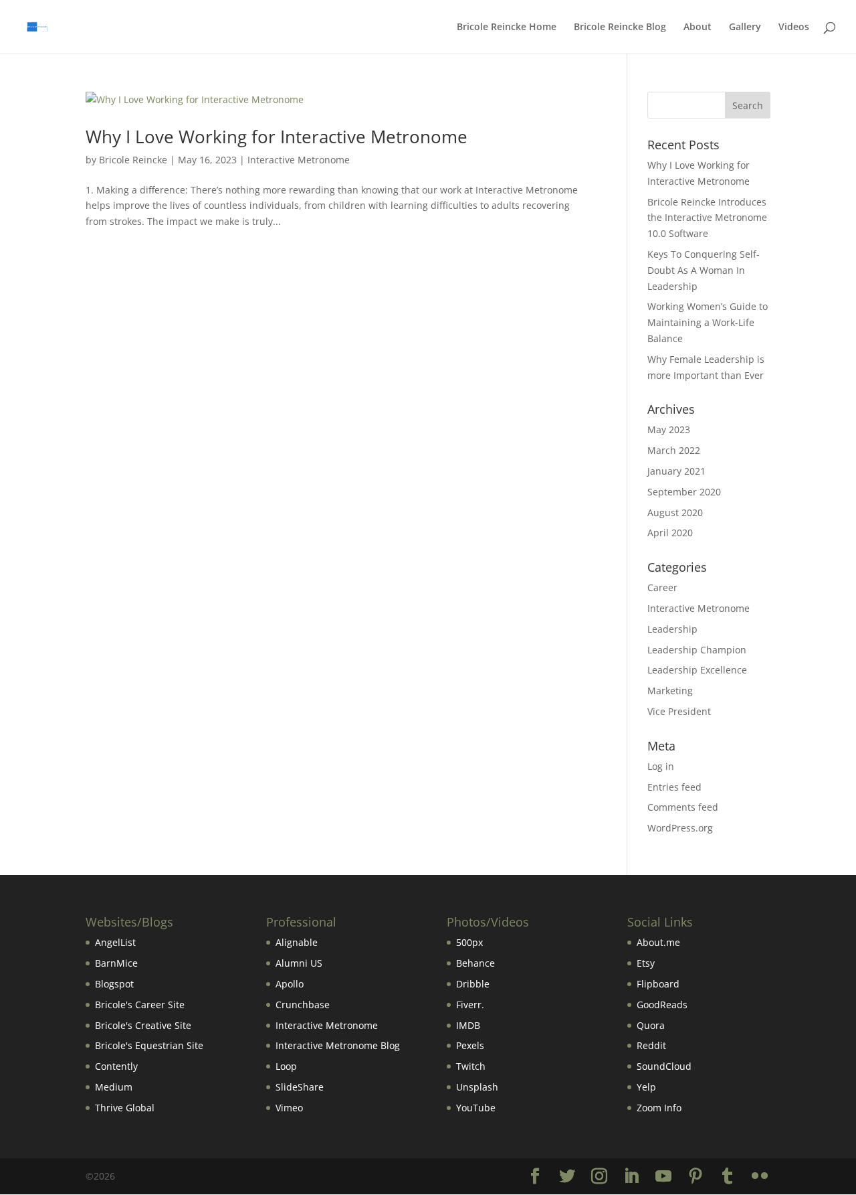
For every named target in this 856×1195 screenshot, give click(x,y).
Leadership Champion (696, 649)
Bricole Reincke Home (506, 27)
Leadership (672, 629)
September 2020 (684, 491)
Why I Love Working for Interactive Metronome (276, 137)
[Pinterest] (695, 1176)
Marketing (670, 690)
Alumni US (299, 963)
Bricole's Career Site (140, 1004)
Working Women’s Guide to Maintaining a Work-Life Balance (707, 322)
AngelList (115, 942)
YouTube (476, 1107)
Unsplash (477, 1087)
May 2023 (668, 429)
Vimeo (289, 1107)
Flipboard (658, 983)
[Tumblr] (728, 1176)
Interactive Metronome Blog (338, 1045)
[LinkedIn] (631, 1176)
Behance (475, 963)
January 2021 (676, 471)
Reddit (651, 1045)
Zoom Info (659, 1107)
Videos (793, 27)
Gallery (745, 27)
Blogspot (114, 983)
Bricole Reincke (133, 159)
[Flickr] (760, 1176)
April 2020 (670, 532)
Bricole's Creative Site (143, 1025)
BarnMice (116, 963)
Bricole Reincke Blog (620, 27)
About (697, 27)
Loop (286, 1066)
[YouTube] (663, 1176)
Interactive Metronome (298, 159)
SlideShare (300, 1087)
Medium (113, 1087)
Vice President (679, 711)
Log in (660, 766)
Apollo (290, 983)
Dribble (473, 983)
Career (662, 587)
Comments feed (682, 807)
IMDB (468, 1025)
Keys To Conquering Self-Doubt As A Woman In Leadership (703, 270)
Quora (651, 1025)
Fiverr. (470, 1004)
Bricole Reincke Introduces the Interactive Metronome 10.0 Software (707, 217)
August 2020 (675, 512)
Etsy (646, 963)
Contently (116, 1066)
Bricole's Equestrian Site (149, 1045)
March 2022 (673, 450)
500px (469, 942)
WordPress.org (680, 827)
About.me (658, 942)
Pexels (470, 1045)
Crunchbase (303, 1004)
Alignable (297, 942)
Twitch (471, 1066)
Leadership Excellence (697, 669)
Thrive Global (124, 1107)
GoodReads (662, 1004)
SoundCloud (664, 1066)
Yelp (646, 1087)
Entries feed (674, 787)
